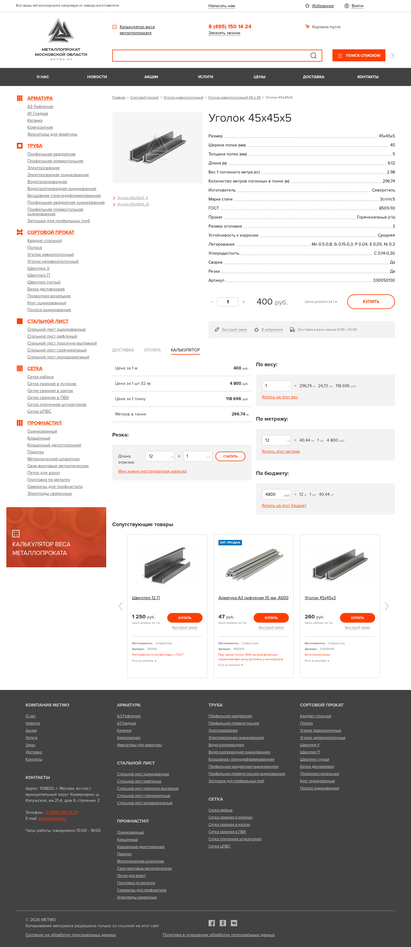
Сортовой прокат (144, 97)
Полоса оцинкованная (319, 788)
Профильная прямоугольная (234, 723)
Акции (151, 77)
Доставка (313, 77)
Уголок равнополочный (183, 97)
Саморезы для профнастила (141, 890)
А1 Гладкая (126, 723)
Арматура (129, 705)
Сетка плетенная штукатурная (235, 839)
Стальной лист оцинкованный (143, 774)
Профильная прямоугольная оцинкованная (247, 773)
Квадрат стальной (315, 716)
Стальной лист (136, 763)
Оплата (152, 350)
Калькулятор (185, 350)
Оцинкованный (130, 832)
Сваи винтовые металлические (144, 868)
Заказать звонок (224, 32)
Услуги (205, 77)
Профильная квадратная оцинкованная (243, 766)
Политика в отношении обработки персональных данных (219, 934)
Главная (118, 97)
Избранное (323, 5)
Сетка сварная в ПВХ (227, 831)
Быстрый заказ (234, 329)
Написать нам (222, 5)
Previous (120, 606)
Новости (97, 77)
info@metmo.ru (52, 818)
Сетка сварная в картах (229, 824)
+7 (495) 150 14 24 (61, 812)
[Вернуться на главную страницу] (61, 58)
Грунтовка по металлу (136, 883)
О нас (43, 77)
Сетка (216, 799)
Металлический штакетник (140, 861)
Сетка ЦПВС (219, 846)
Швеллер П (310, 752)
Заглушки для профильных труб (236, 781)
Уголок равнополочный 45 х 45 (234, 97)
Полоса (306, 723)
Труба (216, 705)
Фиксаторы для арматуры (139, 745)
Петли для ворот (131, 875)
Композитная (128, 737)
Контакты (368, 77)
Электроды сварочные (137, 897)
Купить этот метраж (281, 451)
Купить (371, 301)
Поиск (314, 56)
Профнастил (133, 821)
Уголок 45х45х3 (320, 597)
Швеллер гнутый (314, 759)
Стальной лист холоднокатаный (144, 803)
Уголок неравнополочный (322, 737)
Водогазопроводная (226, 745)
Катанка (124, 730)
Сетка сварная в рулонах (230, 817)
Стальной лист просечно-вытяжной (147, 788)
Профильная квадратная (230, 716)
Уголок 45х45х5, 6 (132, 198)
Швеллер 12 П (146, 597)
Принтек (124, 854)
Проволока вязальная (319, 773)
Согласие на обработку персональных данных (71, 934)
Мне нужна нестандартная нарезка (152, 471)
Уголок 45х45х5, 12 (133, 204)
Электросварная (223, 730)
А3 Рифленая (129, 716)
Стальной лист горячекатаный (143, 795)
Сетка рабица (221, 810)
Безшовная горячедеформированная (241, 759)
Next (387, 606)
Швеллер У (310, 745)
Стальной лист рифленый (139, 781)
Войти (357, 5)
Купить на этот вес (280, 397)
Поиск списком (362, 55)
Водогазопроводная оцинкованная (239, 752)
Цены (259, 77)
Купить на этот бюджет (284, 505)
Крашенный (127, 839)
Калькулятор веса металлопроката (137, 29)
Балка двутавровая (317, 766)
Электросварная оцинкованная (236, 737)
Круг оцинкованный (317, 781)
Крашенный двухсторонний (141, 846)
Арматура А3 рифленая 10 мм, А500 (253, 597)
